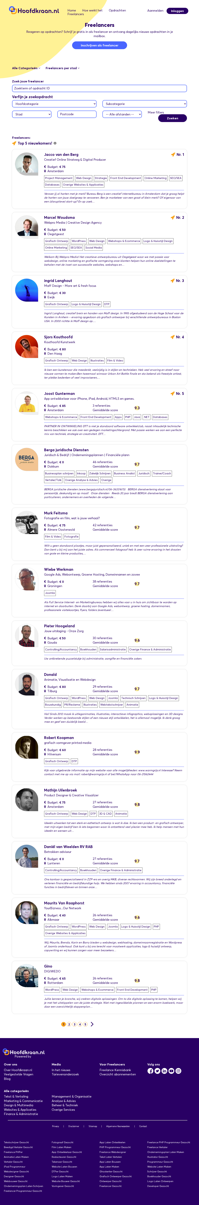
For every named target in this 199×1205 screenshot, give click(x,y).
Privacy (55, 1126)
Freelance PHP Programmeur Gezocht (168, 1142)
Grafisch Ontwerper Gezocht (116, 1176)
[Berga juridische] (26, 459)
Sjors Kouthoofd (58, 337)
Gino (48, 966)
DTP (106, 304)
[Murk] (26, 522)
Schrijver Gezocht (157, 1171)
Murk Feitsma (56, 513)
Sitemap (93, 1126)
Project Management (58, 178)
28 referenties (102, 750)
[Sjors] (26, 346)
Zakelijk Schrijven (100, 473)
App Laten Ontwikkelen (112, 1142)
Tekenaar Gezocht (62, 1161)
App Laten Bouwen (110, 1161)
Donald (50, 674)
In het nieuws (61, 1070)
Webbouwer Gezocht (15, 1181)
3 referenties (101, 405)
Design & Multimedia (18, 1105)
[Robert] (26, 747)
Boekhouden (88, 649)
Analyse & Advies (64, 1101)
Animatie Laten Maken (16, 1156)
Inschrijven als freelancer (99, 45)
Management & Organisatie (72, 1096)
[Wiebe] (26, 578)
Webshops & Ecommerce (124, 241)
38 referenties (102, 581)
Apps (118, 417)
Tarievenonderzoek (65, 1074)
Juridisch (143, 473)
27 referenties (102, 802)
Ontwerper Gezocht (110, 1181)
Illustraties (97, 360)
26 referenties (102, 915)
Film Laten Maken (61, 1147)
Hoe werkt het (92, 10)
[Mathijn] (26, 799)
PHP (127, 417)
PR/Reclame (72, 704)
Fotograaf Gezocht (62, 1142)
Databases (52, 184)
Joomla (50, 593)
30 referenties (102, 638)
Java (137, 417)
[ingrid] (26, 290)
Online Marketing (156, 178)
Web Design (83, 178)
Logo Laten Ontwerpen (160, 1181)
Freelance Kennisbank (115, 1070)
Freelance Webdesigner (113, 1152)
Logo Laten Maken (62, 1176)
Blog (7, 1079)
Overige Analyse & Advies (81, 480)
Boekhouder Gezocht (159, 1176)
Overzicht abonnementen (118, 1074)
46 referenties (103, 462)
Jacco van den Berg (61, 154)
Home (71, 10)
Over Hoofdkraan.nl (18, 1070)
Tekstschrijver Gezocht (16, 1142)
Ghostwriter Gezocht (111, 1171)
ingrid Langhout (58, 280)
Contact (143, 1126)
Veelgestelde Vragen (18, 1074)
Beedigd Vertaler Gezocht (18, 1147)
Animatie (132, 704)
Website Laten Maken (159, 1166)
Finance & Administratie (21, 1114)
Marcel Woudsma (59, 217)
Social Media (94, 247)
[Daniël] (26, 856)
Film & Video (115, 360)
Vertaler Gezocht (13, 1161)
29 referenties (102, 686)
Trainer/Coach (162, 473)
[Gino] (26, 975)
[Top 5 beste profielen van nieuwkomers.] (55, 143)
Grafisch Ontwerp (56, 241)
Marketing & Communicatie (23, 1101)
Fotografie (72, 536)
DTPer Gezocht (60, 1171)
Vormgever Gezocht (63, 1186)
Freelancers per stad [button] (62, 68)
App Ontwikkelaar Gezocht (67, 1152)
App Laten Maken (109, 1166)
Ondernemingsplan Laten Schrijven (23, 1186)
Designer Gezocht (14, 1176)
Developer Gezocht (158, 1186)
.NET (146, 417)
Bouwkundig (53, 704)
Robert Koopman (59, 738)
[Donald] (26, 684)
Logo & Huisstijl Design (158, 241)
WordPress (79, 241)
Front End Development (125, 178)
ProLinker (38, 1056)
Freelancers (75, 14)
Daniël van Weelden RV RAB (68, 847)
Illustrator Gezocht (157, 1156)
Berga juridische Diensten (66, 450)
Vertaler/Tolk (53, 480)
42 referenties (103, 525)
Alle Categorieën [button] (25, 68)
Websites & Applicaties (20, 1110)
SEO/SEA (176, 178)
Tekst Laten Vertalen (111, 1156)
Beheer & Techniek (65, 1105)
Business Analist (124, 473)
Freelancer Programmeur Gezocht (23, 1190)
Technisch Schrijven (133, 698)
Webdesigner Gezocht (16, 1171)
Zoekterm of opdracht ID (32, 88)
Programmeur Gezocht (160, 1161)
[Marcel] (26, 227)
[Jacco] (26, 164)
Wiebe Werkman (58, 569)
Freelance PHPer (13, 1152)
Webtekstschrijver (111, 704)
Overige (106, 480)
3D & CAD (105, 813)
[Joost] (26, 403)
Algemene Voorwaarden (118, 1126)
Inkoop (81, 473)
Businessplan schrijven (59, 473)
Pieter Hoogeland (59, 626)
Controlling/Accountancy (61, 649)
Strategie (101, 178)
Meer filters (156, 112)
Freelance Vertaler (157, 1147)
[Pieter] (26, 635)
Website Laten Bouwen (64, 1166)
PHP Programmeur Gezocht (115, 1147)
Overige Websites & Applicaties (83, 184)
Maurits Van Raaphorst (64, 903)
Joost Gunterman (59, 393)
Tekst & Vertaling (16, 1096)
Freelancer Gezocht (110, 1186)
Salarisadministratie (113, 649)
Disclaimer (73, 1126)
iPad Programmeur (14, 1166)
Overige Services (63, 1110)
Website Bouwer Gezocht (66, 1181)
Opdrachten (117, 10)
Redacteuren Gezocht (64, 1156)
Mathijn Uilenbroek (60, 790)
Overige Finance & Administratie (150, 649)
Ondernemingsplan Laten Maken (165, 1152)
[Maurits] (26, 912)
